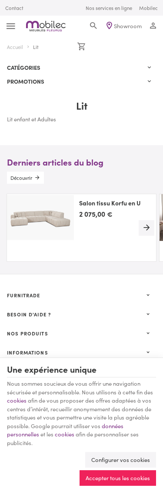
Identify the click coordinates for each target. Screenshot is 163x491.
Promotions (25, 81)
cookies (17, 400)
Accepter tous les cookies (118, 478)
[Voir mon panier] (81, 46)
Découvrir (21, 177)
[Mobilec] (46, 26)
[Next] (146, 228)
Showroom (128, 26)
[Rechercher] (93, 26)
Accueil (15, 46)
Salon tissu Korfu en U (110, 203)
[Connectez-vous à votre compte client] (153, 26)
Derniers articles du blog (55, 162)
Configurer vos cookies (120, 459)
